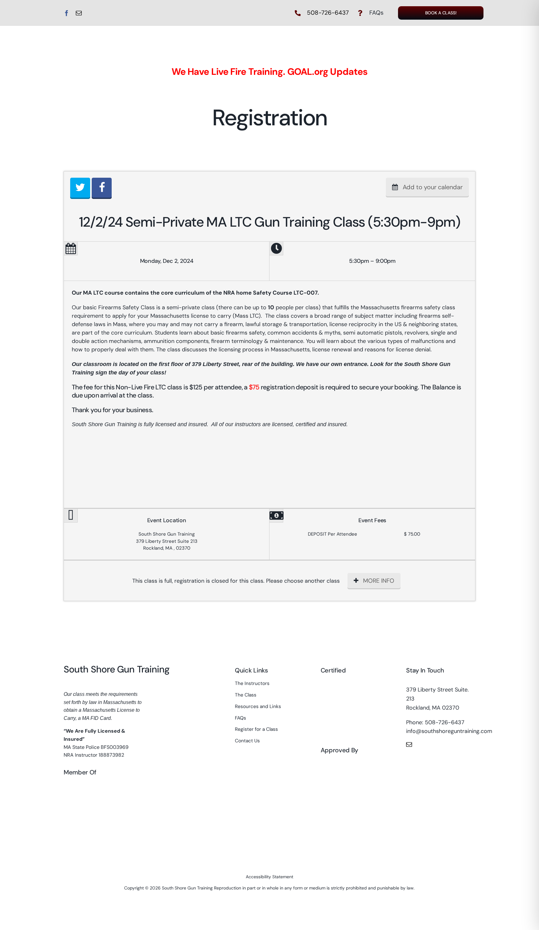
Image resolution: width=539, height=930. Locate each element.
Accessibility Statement (269, 876)
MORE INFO (378, 581)
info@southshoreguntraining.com (449, 731)
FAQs (376, 13)
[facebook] (67, 13)
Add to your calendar (433, 187)
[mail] (79, 13)
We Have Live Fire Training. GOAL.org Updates (269, 71)
